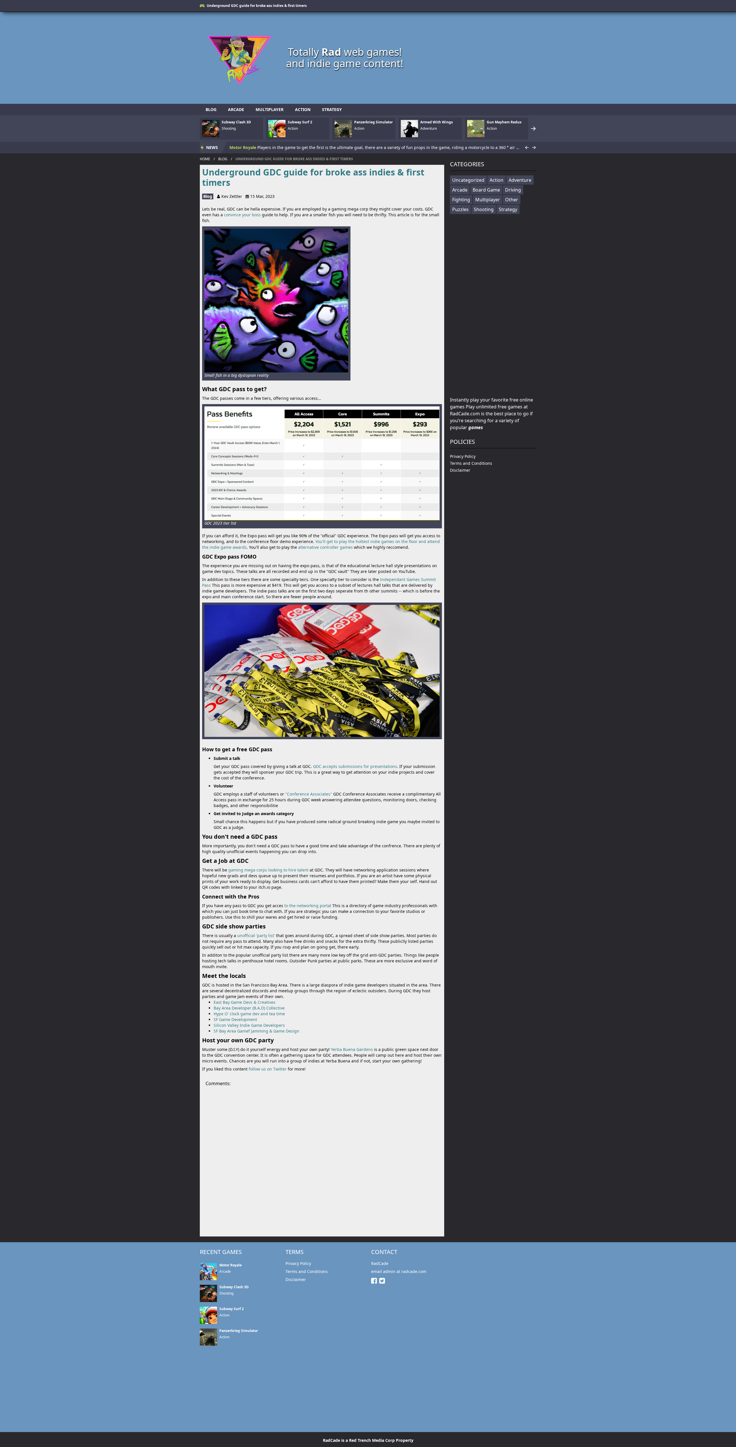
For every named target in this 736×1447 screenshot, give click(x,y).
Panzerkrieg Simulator (373, 122)
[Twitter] (383, 1281)
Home (205, 159)
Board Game (486, 190)
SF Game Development (235, 1019)
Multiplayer (269, 109)
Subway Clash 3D (236, 122)
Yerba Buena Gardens (352, 1049)
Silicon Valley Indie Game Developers (249, 1025)
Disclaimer (460, 470)
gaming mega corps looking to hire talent (268, 870)
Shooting (484, 209)
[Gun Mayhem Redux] (475, 128)
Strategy (332, 109)
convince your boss (242, 214)
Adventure (520, 180)
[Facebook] (375, 1281)
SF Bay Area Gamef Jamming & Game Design (256, 1031)
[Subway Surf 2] (276, 128)
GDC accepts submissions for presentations (355, 766)
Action (302, 109)
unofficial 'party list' (256, 935)
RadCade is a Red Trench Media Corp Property (368, 1440)
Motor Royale (242, 147)
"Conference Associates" (308, 794)
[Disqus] (322, 1159)
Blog (211, 109)
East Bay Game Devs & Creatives (244, 1002)
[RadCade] (243, 58)
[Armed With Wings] (409, 128)
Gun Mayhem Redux (504, 122)
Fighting (461, 199)
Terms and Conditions (471, 463)
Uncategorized (468, 180)
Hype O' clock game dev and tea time (249, 1013)
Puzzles (460, 209)
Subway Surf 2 (300, 122)
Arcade (236, 109)
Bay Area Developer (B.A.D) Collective (249, 1008)
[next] (533, 128)
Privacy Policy (463, 456)
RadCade (379, 1263)
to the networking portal (307, 905)
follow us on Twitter (268, 1069)
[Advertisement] (478, 58)
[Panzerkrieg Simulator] (343, 128)
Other (511, 199)
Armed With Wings (436, 122)
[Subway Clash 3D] (210, 128)
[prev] (527, 147)
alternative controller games (325, 547)
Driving (513, 190)
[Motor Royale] (208, 1271)
